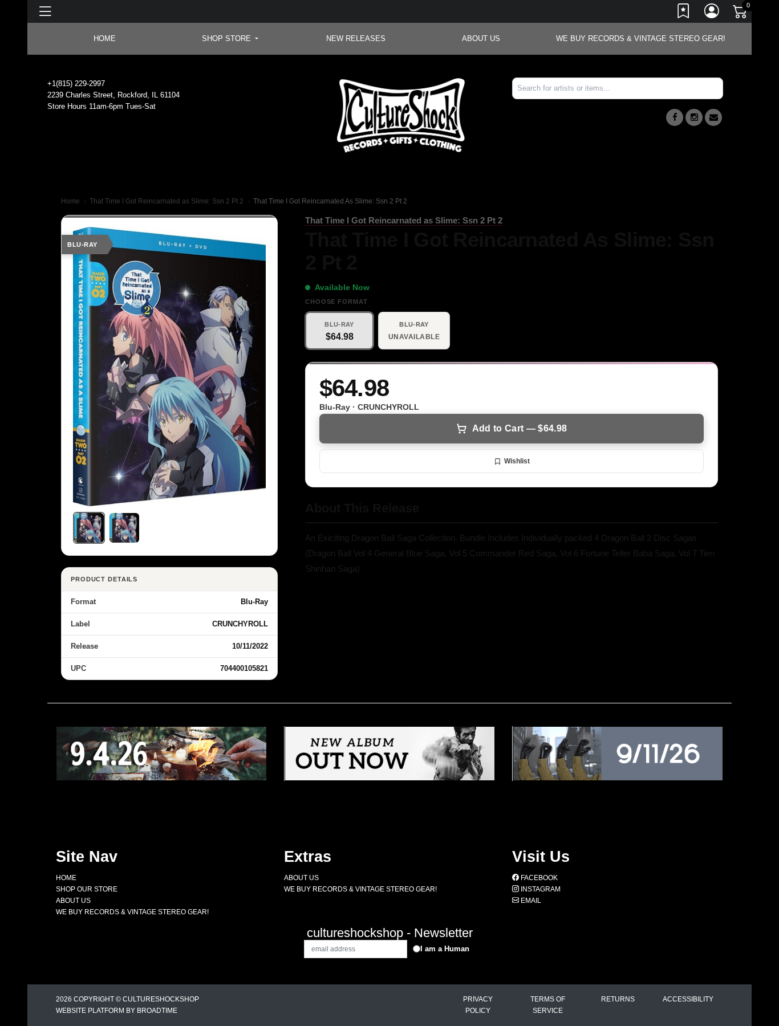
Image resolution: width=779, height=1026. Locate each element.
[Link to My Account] (712, 13)
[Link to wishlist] (684, 13)
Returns (618, 999)
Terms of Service (547, 1005)
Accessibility (688, 999)
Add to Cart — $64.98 (519, 428)
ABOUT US (481, 38)
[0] (741, 13)
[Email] (713, 117)
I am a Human (444, 948)
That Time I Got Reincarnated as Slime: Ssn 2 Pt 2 (167, 201)
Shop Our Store (86, 889)
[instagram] (694, 117)
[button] (230, 38)
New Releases (356, 38)
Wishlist (517, 461)
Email (530, 901)
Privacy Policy (478, 1005)
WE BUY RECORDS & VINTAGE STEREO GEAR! (640, 38)
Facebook (538, 878)
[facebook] (674, 117)
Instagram (540, 889)
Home (70, 201)
